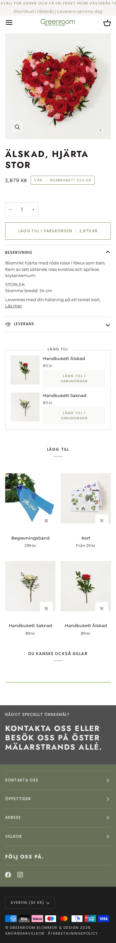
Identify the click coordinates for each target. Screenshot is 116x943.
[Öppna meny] (14, 22)
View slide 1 (100, 130)
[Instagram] (20, 875)
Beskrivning (19, 252)
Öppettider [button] (18, 798)
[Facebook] (8, 875)
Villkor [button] (13, 836)
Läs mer (13, 305)
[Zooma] (17, 127)
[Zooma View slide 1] (58, 86)
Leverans (23, 324)
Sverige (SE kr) (27, 902)
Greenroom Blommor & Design (44, 927)
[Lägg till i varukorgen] (46, 520)
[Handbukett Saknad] (30, 586)
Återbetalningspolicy (73, 933)
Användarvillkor (24, 933)
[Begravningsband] (30, 498)
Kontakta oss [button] (21, 780)
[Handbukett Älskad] (86, 586)
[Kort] (86, 498)
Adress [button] (13, 817)
